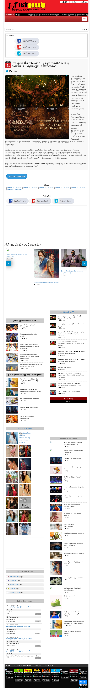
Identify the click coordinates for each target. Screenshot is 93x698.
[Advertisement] (46, 224)
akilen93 (13, 588)
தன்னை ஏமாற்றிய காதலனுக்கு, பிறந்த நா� (18, 626)
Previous (8, 263)
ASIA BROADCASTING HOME (22, 665)
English (74, 2)
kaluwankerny (14, 576)
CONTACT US (49, 665)
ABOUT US (38, 665)
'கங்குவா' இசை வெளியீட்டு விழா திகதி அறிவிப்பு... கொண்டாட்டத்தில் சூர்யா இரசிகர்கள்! (41, 64)
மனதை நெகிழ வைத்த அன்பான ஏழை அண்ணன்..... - (21, 607)
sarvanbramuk (14, 584)
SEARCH (84, 29)
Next (84, 263)
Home (8, 665)
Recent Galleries (25, 429)
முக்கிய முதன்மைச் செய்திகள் (24, 321)
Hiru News (83, 2)
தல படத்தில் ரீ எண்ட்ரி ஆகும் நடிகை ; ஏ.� (18, 651)
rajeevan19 (13, 580)
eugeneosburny (15, 592)
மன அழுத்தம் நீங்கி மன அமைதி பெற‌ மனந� (19, 638)
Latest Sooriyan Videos (68, 312)
